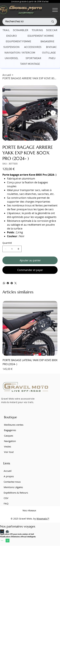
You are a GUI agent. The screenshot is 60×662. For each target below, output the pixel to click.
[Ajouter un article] (18, 249)
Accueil (8, 470)
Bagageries (10, 430)
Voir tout (9, 452)
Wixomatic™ (42, 518)
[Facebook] (7, 283)
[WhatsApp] (4, 283)
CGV (6, 498)
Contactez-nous (12, 481)
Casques (8, 435)
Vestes (7, 446)
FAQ (6, 503)
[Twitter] (15, 283)
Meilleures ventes (13, 424)
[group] (30, 336)
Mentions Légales (13, 487)
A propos (9, 476)
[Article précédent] (7, 328)
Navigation (10, 441)
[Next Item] (53, 112)
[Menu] (55, 10)
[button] (6, 30)
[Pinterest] (11, 283)
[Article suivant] (53, 328)
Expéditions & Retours (16, 492)
